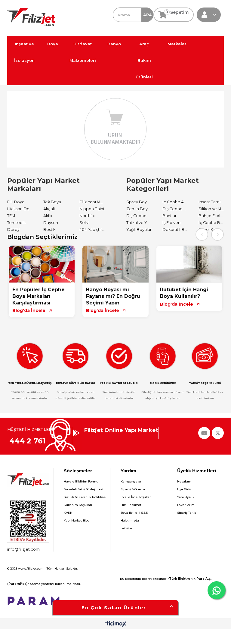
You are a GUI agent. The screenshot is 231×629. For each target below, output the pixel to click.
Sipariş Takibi (187, 513)
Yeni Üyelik (185, 497)
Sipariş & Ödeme (133, 489)
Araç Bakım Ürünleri (144, 60)
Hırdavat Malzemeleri (82, 52)
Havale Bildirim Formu (81, 481)
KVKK (68, 513)
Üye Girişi (184, 489)
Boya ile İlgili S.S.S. (134, 513)
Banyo (114, 43)
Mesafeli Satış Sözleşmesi (83, 489)
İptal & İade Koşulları (136, 497)
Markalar (177, 43)
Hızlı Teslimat (131, 505)
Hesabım (184, 481)
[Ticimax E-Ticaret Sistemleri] (115, 624)
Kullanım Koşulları (78, 505)
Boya (52, 43)
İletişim (126, 528)
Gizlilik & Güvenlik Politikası (85, 497)
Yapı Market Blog (77, 520)
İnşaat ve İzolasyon (24, 52)
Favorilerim (186, 505)
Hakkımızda (130, 520)
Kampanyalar (131, 481)
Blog (208, 44)
